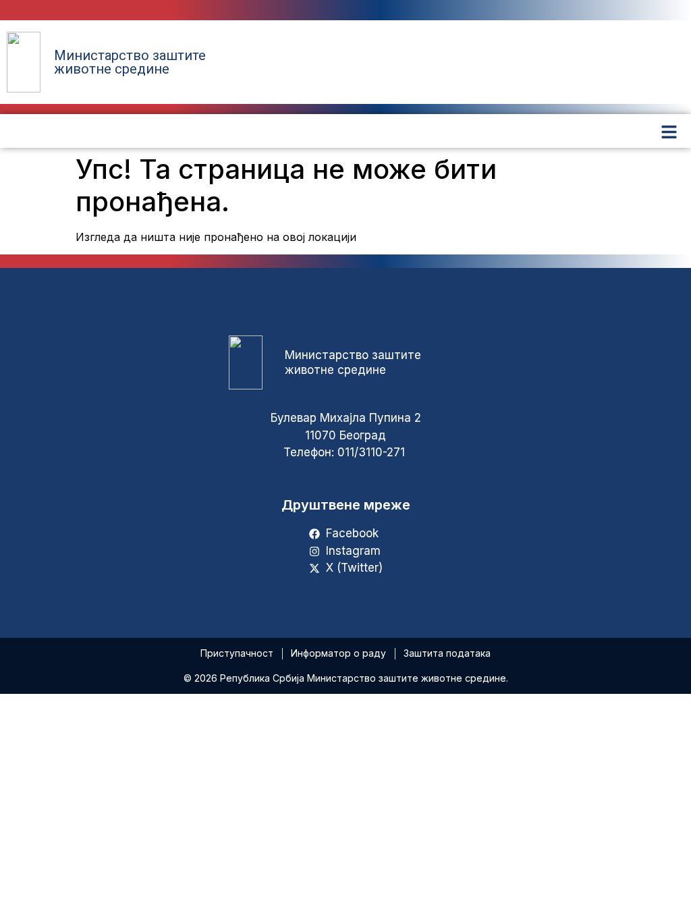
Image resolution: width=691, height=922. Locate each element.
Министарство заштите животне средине (130, 62)
